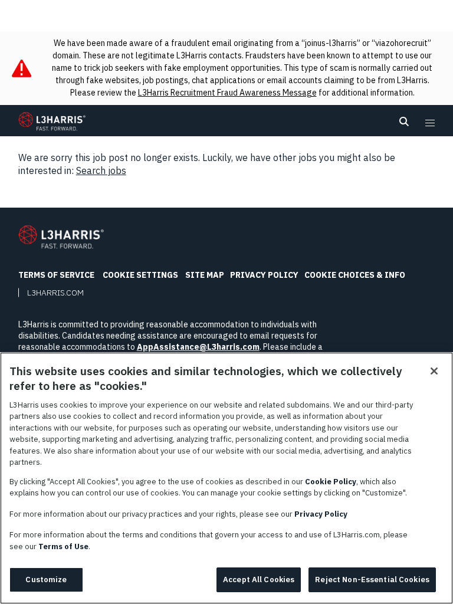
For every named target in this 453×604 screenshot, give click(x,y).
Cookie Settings (140, 275)
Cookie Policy (330, 482)
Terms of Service (56, 275)
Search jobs (101, 170)
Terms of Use (63, 546)
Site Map (204, 275)
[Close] (434, 371)
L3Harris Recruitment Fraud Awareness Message (227, 92)
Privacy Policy (264, 275)
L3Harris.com (55, 292)
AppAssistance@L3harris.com (198, 347)
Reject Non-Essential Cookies (372, 580)
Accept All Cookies (258, 580)
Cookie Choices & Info (354, 275)
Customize (46, 580)
